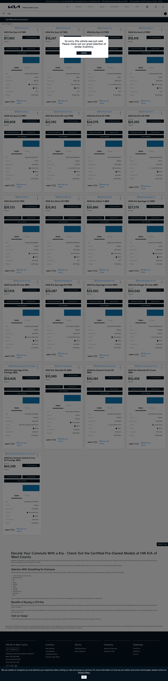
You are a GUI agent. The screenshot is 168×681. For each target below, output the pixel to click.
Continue (84, 53)
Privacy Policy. (84, 673)
